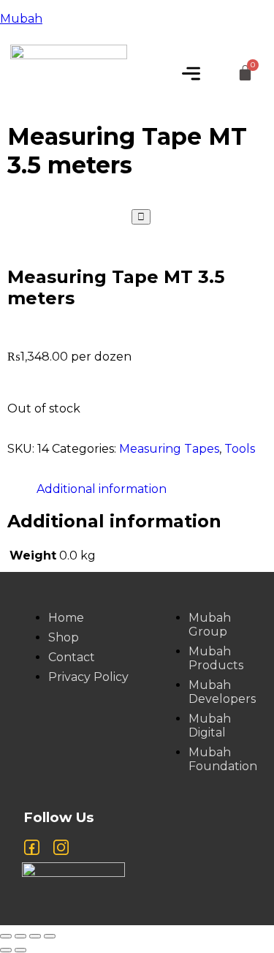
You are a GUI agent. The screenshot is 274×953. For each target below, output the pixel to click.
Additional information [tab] (102, 489)
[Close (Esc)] (50, 936)
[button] (190, 75)
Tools (239, 449)
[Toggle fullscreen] (20, 936)
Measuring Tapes (169, 449)
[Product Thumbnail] (141, 217)
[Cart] (245, 73)
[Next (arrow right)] (20, 950)
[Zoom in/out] (6, 936)
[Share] (35, 936)
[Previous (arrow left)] (6, 950)
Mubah (21, 19)
